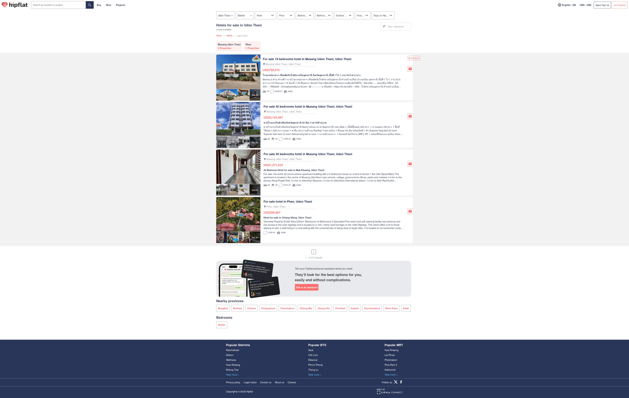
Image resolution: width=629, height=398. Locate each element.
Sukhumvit (390, 369)
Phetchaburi (391, 359)
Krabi (406, 308)
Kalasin (355, 308)
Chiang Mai (306, 308)
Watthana (231, 359)
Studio (221, 324)
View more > (232, 374)
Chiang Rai (323, 308)
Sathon (230, 355)
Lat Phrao (390, 355)
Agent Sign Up (602, 5)
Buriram (237, 308)
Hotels (229, 35)
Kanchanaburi (372, 308)
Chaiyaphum (268, 308)
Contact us (265, 382)
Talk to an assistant (307, 287)
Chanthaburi (287, 308)
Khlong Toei (232, 369)
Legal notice (250, 382)
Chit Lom (313, 355)
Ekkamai (312, 359)
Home (219, 35)
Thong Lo (313, 369)
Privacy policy (233, 382)
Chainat (251, 308)
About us (279, 382)
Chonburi (340, 308)
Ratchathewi (232, 350)
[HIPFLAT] (15, 5)
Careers (292, 382)
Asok (310, 350)
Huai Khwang (233, 364)
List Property (619, 5)
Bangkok (223, 308)
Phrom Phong (315, 364)
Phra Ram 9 (391, 364)
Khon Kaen (391, 308)
